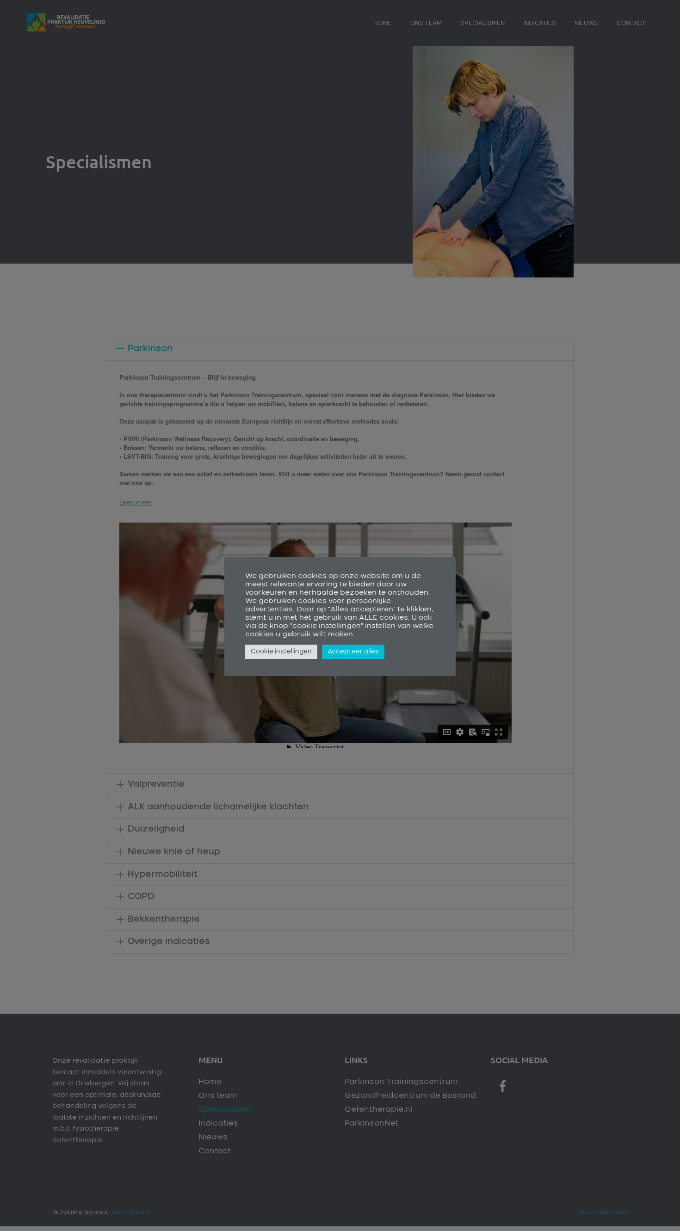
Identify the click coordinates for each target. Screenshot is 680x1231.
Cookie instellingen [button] (281, 652)
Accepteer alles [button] (353, 652)
